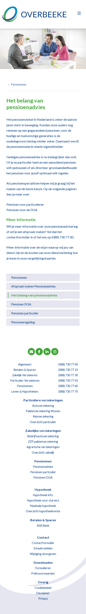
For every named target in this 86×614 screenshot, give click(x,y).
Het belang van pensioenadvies (34, 295)
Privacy (43, 598)
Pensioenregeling (23, 322)
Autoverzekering (43, 405)
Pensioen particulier (24, 313)
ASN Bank (43, 525)
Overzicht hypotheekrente (43, 511)
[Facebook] (39, 351)
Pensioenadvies (43, 466)
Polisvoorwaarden (43, 573)
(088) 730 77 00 (62, 237)
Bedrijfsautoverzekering (43, 436)
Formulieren (43, 568)
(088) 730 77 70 (68, 391)
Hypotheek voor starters (43, 500)
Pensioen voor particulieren (25, 204)
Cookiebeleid (43, 587)
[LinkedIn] (47, 351)
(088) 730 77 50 (68, 380)
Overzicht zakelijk (43, 452)
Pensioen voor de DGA (21, 210)
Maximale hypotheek (43, 505)
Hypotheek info (43, 495)
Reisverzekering (43, 416)
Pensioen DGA (21, 304)
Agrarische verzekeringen (43, 447)
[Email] (31, 351)
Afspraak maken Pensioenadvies (33, 286)
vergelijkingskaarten (41, 258)
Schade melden (43, 548)
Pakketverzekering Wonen (43, 411)
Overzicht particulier (43, 422)
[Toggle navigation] (79, 14)
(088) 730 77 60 (68, 386)
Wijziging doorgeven (43, 554)
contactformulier (18, 237)
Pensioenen (18, 84)
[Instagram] (54, 351)
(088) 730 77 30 (68, 375)
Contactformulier (43, 543)
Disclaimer (43, 593)
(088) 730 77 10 (68, 369)
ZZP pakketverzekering (43, 441)
